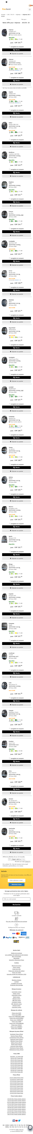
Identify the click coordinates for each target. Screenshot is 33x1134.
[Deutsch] (32, 5)
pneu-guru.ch (19, 1129)
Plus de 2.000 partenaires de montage (16, 921)
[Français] (30, 5)
